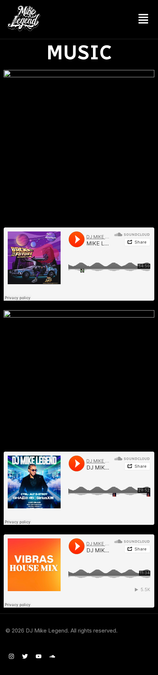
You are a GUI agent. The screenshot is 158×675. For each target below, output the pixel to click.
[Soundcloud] (52, 656)
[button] (143, 20)
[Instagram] (11, 656)
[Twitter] (25, 656)
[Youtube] (38, 656)
